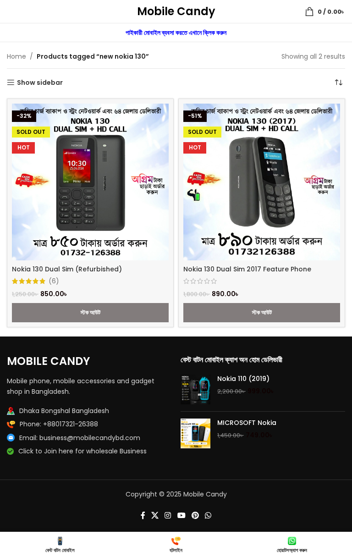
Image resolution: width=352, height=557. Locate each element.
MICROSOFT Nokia (246, 423)
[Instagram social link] (168, 515)
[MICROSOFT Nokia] (195, 433)
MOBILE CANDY (48, 361)
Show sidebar (40, 83)
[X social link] (154, 515)
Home (16, 56)
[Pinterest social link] (195, 515)
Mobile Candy (176, 11)
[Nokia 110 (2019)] (195, 389)
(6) (54, 281)
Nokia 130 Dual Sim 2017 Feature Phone (247, 269)
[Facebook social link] (143, 515)
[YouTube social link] (181, 515)
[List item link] (89, 424)
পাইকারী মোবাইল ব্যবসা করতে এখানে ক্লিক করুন (176, 32)
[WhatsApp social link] (208, 515)
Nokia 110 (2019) (243, 379)
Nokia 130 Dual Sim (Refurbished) (67, 269)
